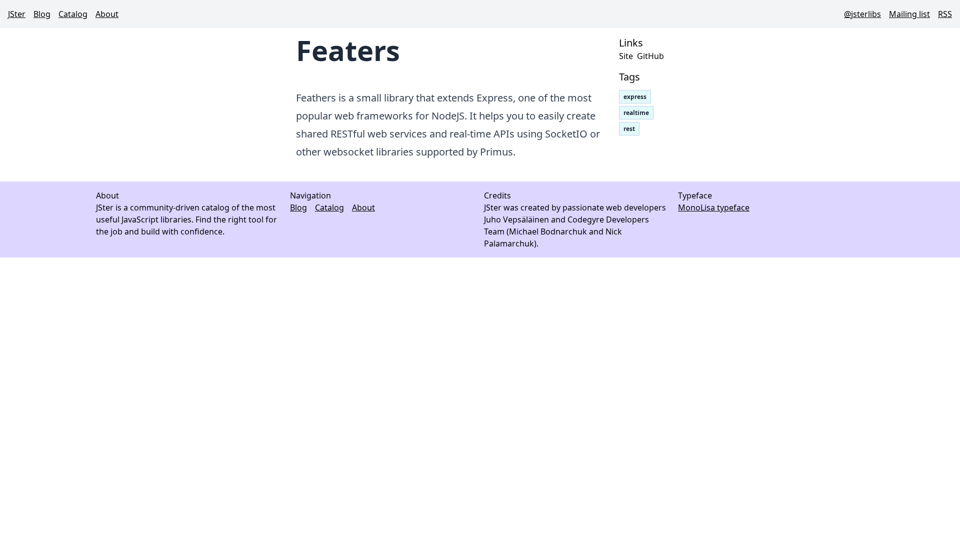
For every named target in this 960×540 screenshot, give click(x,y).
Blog (42, 14)
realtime (636, 112)
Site (626, 56)
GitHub (650, 56)
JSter (17, 14)
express (635, 96)
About (107, 14)
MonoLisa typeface (714, 207)
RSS (945, 14)
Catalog (73, 14)
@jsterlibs (862, 14)
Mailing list (909, 14)
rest (629, 128)
